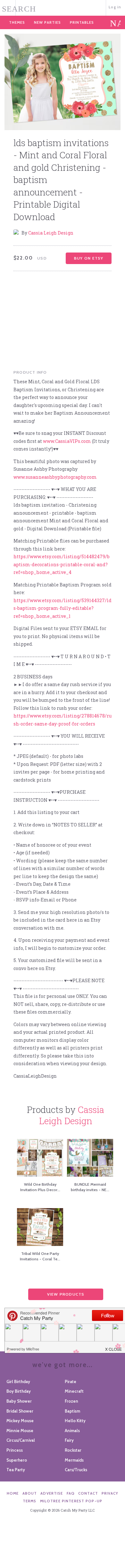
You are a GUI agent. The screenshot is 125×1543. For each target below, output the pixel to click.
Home (13, 1493)
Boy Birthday (18, 1391)
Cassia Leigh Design (50, 233)
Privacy (110, 1493)
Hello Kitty (75, 1420)
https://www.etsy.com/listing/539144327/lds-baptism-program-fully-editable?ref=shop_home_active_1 (62, 608)
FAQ (71, 1493)
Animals (72, 1430)
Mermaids (74, 1460)
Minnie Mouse (19, 1430)
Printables (82, 22)
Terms (30, 1501)
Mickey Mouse (20, 1420)
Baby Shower (19, 1401)
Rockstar (73, 1450)
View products (66, 1294)
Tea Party (15, 1469)
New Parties (47, 22)
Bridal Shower (19, 1411)
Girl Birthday (18, 1381)
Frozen (71, 1401)
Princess (14, 1450)
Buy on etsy (88, 258)
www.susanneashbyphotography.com (55, 477)
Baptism (72, 1411)
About (29, 1493)
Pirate (70, 1381)
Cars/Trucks (76, 1469)
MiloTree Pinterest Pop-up (71, 1501)
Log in (115, 7)
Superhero (16, 1460)
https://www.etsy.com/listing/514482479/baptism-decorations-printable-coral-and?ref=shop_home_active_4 (61, 564)
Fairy (69, 1440)
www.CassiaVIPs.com (67, 441)
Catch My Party (62, 7)
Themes (17, 22)
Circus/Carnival (20, 1440)
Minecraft (74, 1391)
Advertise (51, 1493)
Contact (88, 1493)
